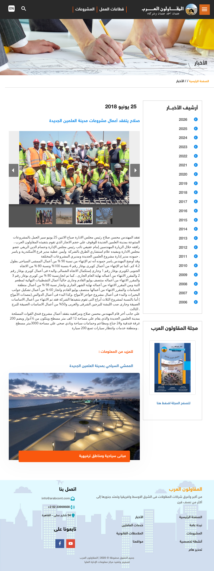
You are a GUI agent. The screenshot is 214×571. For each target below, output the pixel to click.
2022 (183, 156)
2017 (183, 202)
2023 (183, 147)
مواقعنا (138, 542)
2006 (183, 302)
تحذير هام (195, 550)
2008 (183, 284)
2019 (183, 184)
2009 (183, 275)
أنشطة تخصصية (191, 542)
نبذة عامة (196, 526)
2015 (183, 220)
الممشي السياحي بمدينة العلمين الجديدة (101, 366)
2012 (183, 248)
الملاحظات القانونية (129, 534)
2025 (183, 129)
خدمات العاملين (132, 526)
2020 (183, 174)
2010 (183, 266)
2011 (183, 257)
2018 (183, 193)
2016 (183, 211)
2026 (183, 120)
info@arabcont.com (56, 498)
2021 (183, 165)
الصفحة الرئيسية (199, 81)
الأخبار (139, 517)
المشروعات (194, 534)
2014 (183, 229)
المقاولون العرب (185, 490)
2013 (183, 238)
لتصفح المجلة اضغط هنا (173, 403)
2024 (183, 138)
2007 (183, 293)
